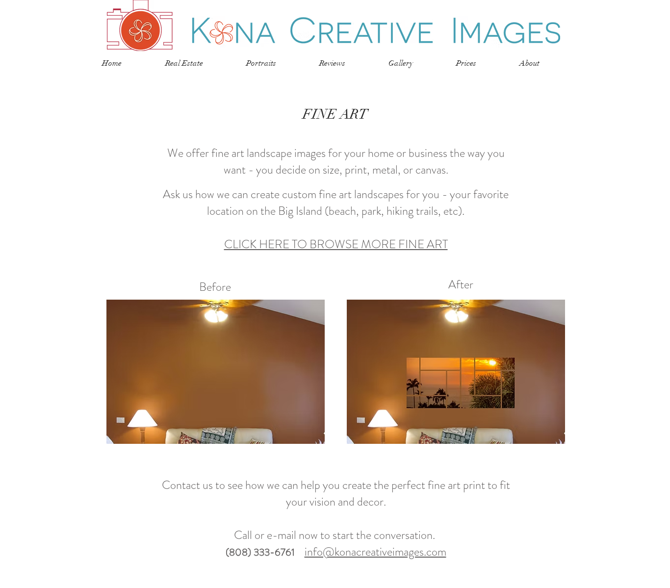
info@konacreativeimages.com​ (375, 551)
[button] (275, 63)
